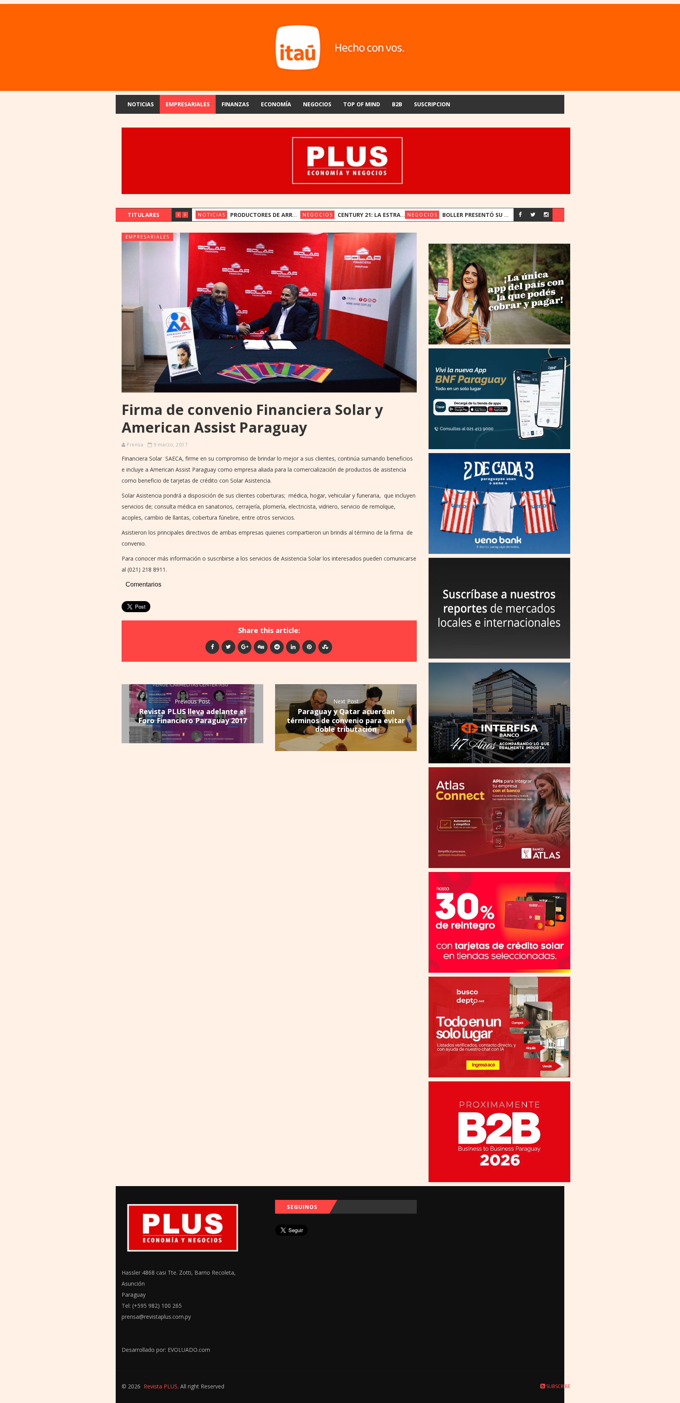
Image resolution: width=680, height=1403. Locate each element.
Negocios (317, 104)
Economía (276, 104)
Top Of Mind (361, 104)
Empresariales (188, 104)
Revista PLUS (160, 1386)
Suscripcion (432, 104)
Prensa (135, 444)
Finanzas (235, 104)
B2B (397, 104)
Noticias (141, 104)
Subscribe (557, 1386)
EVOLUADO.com (189, 1349)
